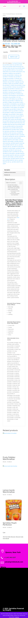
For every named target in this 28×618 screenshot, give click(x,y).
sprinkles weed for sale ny (11, 145)
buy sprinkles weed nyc (10, 70)
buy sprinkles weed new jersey (13, 66)
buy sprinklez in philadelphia (10, 104)
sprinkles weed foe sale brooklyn (11, 139)
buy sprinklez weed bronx (9, 121)
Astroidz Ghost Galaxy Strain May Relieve (15, 194)
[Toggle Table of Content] (19, 183)
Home (4, 14)
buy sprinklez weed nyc (10, 126)
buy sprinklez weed (19, 119)
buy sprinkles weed (7, 64)
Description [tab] (7, 170)
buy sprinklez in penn (18, 102)
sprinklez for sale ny (7, 151)
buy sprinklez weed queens (15, 127)
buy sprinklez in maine (16, 90)
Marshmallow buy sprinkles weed (11, 129)
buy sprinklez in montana (14, 93)
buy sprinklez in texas (15, 109)
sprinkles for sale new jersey (10, 133)
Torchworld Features (10, 14)
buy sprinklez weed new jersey (15, 122)
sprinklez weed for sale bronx (12, 155)
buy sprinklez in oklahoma (13, 100)
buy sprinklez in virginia (8, 112)
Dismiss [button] (17, 617)
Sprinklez (12, 608)
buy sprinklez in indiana (8, 85)
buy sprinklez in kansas (10, 87)
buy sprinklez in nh (13, 97)
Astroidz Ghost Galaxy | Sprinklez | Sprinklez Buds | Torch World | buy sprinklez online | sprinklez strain (14, 187)
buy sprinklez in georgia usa (14, 82)
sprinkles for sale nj (14, 134)
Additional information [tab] (10, 172)
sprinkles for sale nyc (13, 136)
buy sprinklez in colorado (13, 78)
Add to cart (13, 57)
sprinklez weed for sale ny (11, 160)
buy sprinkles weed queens (15, 71)
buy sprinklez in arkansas (13, 75)
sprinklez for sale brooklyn (9, 148)
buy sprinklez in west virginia (16, 114)
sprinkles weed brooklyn (15, 138)
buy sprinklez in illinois (17, 83)
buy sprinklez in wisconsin (9, 116)
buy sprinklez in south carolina (16, 105)
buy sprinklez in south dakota (10, 107)
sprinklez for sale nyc (18, 151)
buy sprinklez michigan (13, 117)
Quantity (5, 52)
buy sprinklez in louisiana (14, 88)
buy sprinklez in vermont (17, 110)
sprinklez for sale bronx (17, 146)
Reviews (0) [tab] (7, 175)
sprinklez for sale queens (9, 153)
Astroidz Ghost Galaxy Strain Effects (15, 191)
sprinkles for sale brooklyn (16, 131)
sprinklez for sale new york (15, 150)
